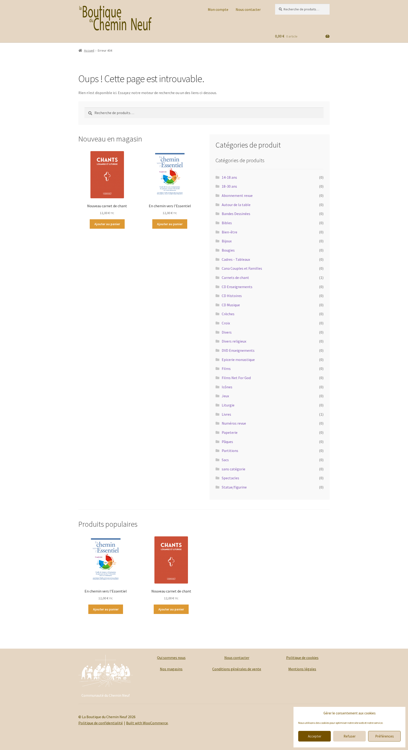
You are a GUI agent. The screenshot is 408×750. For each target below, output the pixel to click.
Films (226, 368)
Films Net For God (236, 377)
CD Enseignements (237, 286)
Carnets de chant (235, 277)
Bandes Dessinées (236, 213)
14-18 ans (229, 177)
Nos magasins (171, 669)
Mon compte (218, 9)
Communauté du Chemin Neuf (105, 695)
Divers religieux (234, 341)
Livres (226, 414)
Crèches (228, 313)
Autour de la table (236, 204)
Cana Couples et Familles (242, 268)
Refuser (350, 736)
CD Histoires (232, 295)
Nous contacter (248, 9)
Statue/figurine (234, 487)
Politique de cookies (302, 657)
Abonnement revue (237, 195)
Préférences (384, 736)
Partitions (230, 450)
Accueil (89, 50)
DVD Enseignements (238, 350)
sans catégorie (233, 469)
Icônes (227, 387)
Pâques (227, 441)
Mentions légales (302, 669)
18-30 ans (229, 186)
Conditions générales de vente (236, 669)
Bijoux (227, 241)
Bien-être (229, 232)
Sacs (225, 459)
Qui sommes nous (171, 657)
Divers (227, 332)
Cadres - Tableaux (236, 259)
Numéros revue (234, 423)
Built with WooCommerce (147, 723)
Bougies (228, 250)
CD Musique (231, 304)
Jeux (225, 396)
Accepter (314, 736)
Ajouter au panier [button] (107, 224)
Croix (226, 323)
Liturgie (228, 405)
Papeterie (230, 432)
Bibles (227, 222)
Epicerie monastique (238, 359)
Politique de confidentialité (100, 723)
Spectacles (230, 478)
